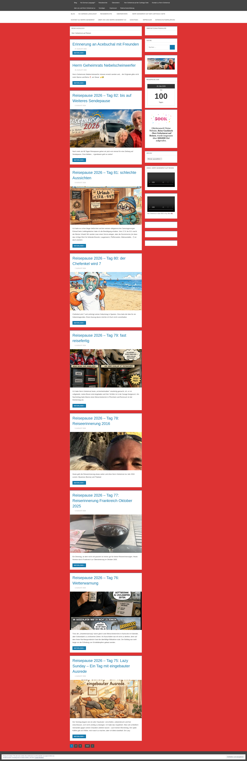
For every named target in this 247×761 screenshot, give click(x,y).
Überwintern (116, 2)
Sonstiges (102, 8)
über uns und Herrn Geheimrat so (84, 8)
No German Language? (87, 2)
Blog (75, 2)
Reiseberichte (103, 2)
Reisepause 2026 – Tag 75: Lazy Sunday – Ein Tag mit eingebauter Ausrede (101, 666)
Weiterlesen (78, 53)
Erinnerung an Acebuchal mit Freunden (105, 44)
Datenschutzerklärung (127, 8)
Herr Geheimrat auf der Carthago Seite (136, 2)
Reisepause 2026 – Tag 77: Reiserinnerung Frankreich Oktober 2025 (102, 500)
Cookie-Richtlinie (39, 757)
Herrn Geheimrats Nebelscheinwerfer (104, 65)
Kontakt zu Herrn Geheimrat (161, 2)
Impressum (113, 8)
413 (87, 746)
